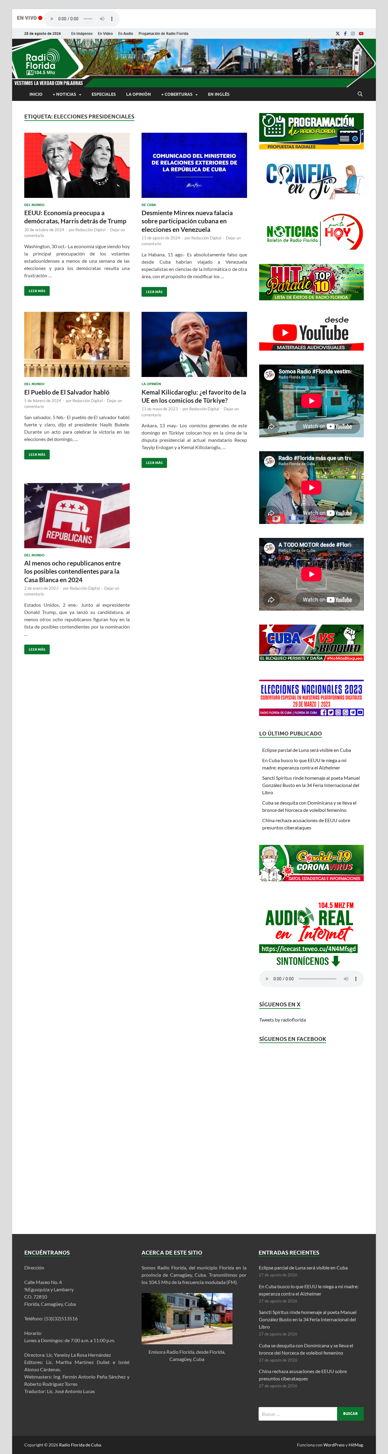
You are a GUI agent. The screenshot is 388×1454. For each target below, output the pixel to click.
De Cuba (149, 205)
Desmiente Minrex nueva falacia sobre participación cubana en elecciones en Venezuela (187, 221)
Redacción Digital (90, 229)
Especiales (104, 94)
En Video (105, 33)
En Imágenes (81, 33)
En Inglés (218, 94)
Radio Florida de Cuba (80, 1444)
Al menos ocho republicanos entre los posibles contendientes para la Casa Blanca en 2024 (72, 571)
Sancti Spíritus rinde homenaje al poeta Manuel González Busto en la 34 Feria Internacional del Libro (311, 785)
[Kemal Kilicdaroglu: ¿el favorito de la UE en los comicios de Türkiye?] (194, 347)
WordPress (334, 1444)
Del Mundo (34, 205)
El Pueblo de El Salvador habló (66, 392)
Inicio (35, 94)
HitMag (356, 1444)
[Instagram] (353, 33)
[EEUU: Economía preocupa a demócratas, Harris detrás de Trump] (77, 168)
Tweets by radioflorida (282, 1019)
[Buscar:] (311, 1414)
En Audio (125, 33)
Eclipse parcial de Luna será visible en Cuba (306, 750)
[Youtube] (361, 33)
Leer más (34, 289)
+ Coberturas (176, 94)
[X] (337, 33)
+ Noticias (64, 94)
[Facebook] (345, 33)
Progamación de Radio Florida (163, 33)
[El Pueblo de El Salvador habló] (77, 347)
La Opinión (138, 94)
